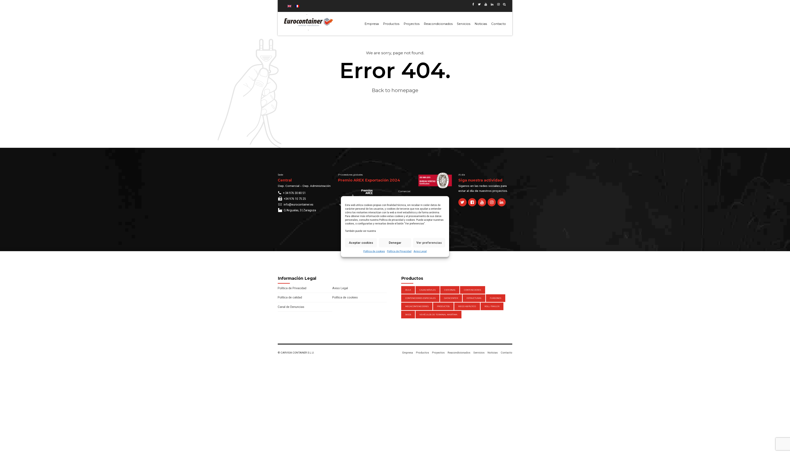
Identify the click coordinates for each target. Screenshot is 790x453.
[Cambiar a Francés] (297, 6)
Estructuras (474, 298)
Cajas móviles (427, 290)
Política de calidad (290, 297)
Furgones (495, 298)
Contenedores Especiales (420, 298)
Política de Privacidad (399, 251)
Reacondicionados (438, 24)
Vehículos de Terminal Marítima (438, 314)
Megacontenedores (417, 306)
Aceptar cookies (361, 243)
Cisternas (449, 290)
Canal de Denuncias (291, 307)
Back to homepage (395, 90)
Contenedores (472, 290)
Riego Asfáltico (467, 306)
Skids (408, 314)
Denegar (395, 243)
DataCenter (451, 298)
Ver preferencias (429, 243)
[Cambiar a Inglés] (289, 6)
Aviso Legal (420, 251)
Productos (391, 24)
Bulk (408, 290)
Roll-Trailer (491, 306)
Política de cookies (374, 251)
